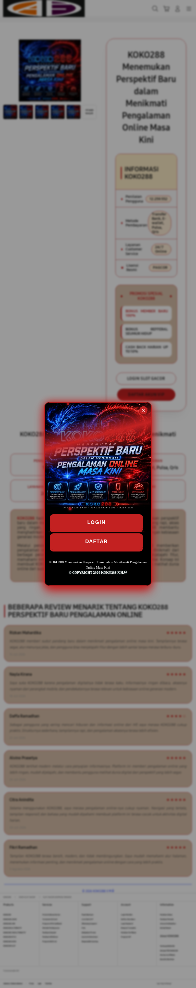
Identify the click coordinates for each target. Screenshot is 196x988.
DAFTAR (96, 541)
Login (96, 522)
